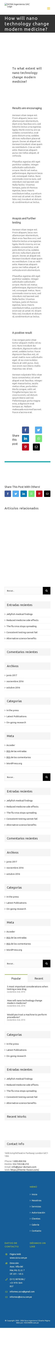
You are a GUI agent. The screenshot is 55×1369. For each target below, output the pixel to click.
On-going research (16, 722)
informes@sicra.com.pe (17, 1297)
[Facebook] (25, 430)
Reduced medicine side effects (22, 620)
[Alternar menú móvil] (48, 8)
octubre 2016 (13, 687)
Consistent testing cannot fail (21, 632)
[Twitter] (38, 430)
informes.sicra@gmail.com (17, 1291)
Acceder (10, 745)
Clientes (36, 1218)
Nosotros (36, 1200)
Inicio (34, 1194)
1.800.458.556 (19, 1161)
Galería (35, 1224)
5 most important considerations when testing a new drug (27, 987)
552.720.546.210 (21, 1164)
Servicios (36, 1206)
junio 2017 (11, 675)
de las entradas (16, 751)
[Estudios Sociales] (43, 1128)
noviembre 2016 (15, 681)
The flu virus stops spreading (21, 626)
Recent (39, 978)
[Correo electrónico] (36, 447)
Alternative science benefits (21, 638)
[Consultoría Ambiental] (10, 1128)
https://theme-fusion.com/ (24, 1169)
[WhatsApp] (39, 438)
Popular (16, 978)
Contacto (36, 1230)
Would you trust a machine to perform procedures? (27, 1015)
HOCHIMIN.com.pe (31, 1323)
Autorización (38, 1212)
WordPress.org (14, 763)
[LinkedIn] (25, 438)
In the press (12, 710)
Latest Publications (16, 716)
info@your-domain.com (23, 1167)
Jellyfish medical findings (19, 614)
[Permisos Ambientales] (32, 1128)
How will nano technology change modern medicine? (24, 1001)
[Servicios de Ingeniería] (21, 1128)
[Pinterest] (25, 447)
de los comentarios (18, 757)
